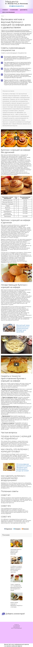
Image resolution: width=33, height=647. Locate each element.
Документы (23, 9)
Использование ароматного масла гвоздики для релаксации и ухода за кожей (23, 467)
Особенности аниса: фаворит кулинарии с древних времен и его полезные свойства (16, 569)
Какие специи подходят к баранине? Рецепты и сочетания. (16, 605)
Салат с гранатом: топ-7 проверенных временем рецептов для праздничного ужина (16, 587)
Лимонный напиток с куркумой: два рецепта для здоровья (16, 551)
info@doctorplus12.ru (16, 6)
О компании (14, 9)
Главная (5, 9)
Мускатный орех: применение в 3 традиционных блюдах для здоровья (23, 328)
